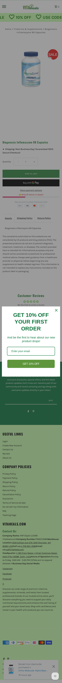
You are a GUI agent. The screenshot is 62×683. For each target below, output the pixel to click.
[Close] (56, 310)
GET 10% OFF (31, 363)
